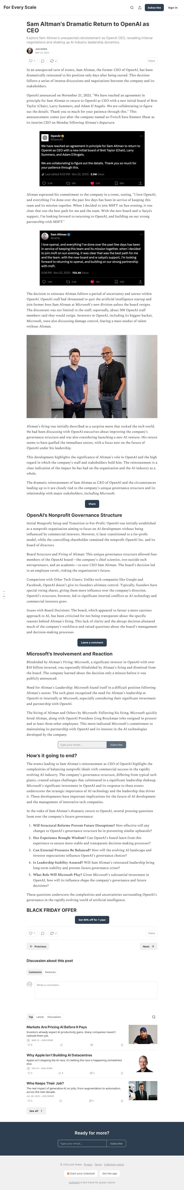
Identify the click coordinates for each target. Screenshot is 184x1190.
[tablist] (42, 972)
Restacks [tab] (50, 972)
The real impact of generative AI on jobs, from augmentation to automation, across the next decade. (74, 1090)
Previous (40, 946)
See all (33, 1111)
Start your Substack (82, 1173)
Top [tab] (31, 1017)
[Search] (131, 7)
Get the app (109, 1173)
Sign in (173, 7)
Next (146, 946)
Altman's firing (38, 426)
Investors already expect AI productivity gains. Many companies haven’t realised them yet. (71, 1033)
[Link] (21, 515)
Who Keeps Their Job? (45, 1083)
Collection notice (114, 1164)
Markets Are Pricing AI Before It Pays (57, 1027)
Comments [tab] (35, 972)
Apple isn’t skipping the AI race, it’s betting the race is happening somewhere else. (74, 1062)
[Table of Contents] (3, 595)
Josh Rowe (41, 49)
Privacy (88, 1164)
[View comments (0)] (42, 60)
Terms (98, 1164)
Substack (74, 1182)
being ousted (117, 75)
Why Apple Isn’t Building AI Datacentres (59, 1055)
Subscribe (154, 7)
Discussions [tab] (54, 1017)
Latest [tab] (40, 1017)
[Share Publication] (139, 7)
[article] (92, 1035)
